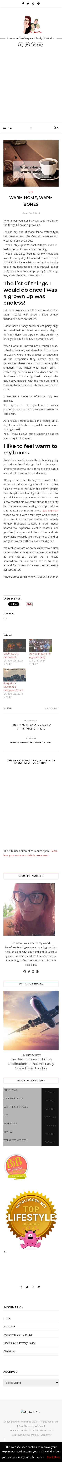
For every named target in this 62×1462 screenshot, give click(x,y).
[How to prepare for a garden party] (40, 645)
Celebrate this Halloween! (11, 655)
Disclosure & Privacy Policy (19, 1343)
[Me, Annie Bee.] (31, 25)
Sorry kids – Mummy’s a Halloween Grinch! (13, 686)
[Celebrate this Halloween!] (14, 645)
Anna (9, 708)
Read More (53, 1457)
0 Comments (52, 708)
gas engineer (51, 510)
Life (31, 191)
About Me (9, 1326)
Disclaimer (9, 1351)
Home (7, 1318)
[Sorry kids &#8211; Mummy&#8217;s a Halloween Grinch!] (14, 674)
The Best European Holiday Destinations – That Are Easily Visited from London (31, 1063)
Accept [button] (40, 1457)
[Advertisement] (31, 89)
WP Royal (40, 1426)
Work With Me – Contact (17, 1334)
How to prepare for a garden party (40, 655)
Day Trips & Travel (31, 1055)
